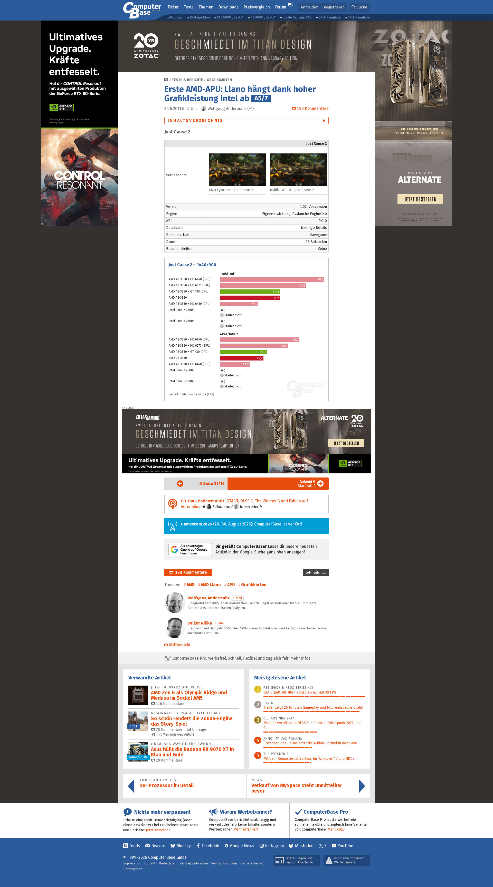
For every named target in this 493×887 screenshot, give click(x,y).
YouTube (345, 845)
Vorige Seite (176, 483)
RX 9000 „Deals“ (263, 17)
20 (168, 760)
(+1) (230, 108)
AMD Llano (211, 584)
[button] (359, 7)
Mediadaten (167, 863)
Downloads (228, 7)
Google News (242, 845)
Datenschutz (132, 869)
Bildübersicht (179, 645)
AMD (191, 584)
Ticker (173, 7)
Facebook (210, 845)
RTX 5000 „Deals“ (230, 17)
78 (168, 729)
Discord (158, 845)
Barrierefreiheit (251, 863)
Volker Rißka (199, 623)
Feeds (134, 845)
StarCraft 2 (306, 483)
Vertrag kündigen (224, 863)
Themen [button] (205, 7)
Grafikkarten (219, 80)
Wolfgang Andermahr (208, 598)
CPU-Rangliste (359, 17)
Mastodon (304, 845)
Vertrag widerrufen (194, 863)
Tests (189, 7)
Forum (280, 7)
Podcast (176, 17)
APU (231, 584)
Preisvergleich (256, 7)
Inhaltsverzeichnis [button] (196, 120)
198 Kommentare (190, 572)
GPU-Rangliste (329, 17)
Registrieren (334, 7)
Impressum (131, 863)
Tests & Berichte (187, 80)
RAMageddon (200, 17)
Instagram (274, 845)
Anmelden (309, 7)
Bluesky (183, 845)
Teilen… (318, 572)
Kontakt (149, 863)
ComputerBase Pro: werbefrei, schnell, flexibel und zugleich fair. (240, 658)
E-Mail (237, 598)
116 (169, 703)
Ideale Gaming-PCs (296, 17)
